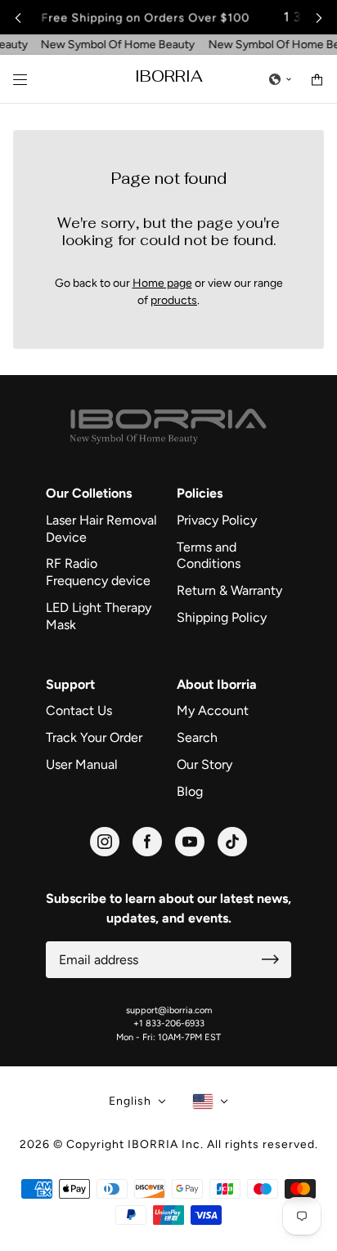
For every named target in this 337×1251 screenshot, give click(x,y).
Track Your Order (94, 737)
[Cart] (317, 80)
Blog (190, 791)
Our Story (204, 764)
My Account (213, 710)
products (174, 300)
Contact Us (79, 710)
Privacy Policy (217, 520)
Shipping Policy (222, 617)
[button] (280, 79)
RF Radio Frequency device (98, 572)
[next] (319, 17)
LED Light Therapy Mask (98, 616)
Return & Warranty (229, 590)
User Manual (82, 764)
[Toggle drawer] (20, 79)
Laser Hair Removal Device (101, 528)
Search (197, 737)
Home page (162, 283)
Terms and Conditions (208, 555)
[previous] (18, 17)
